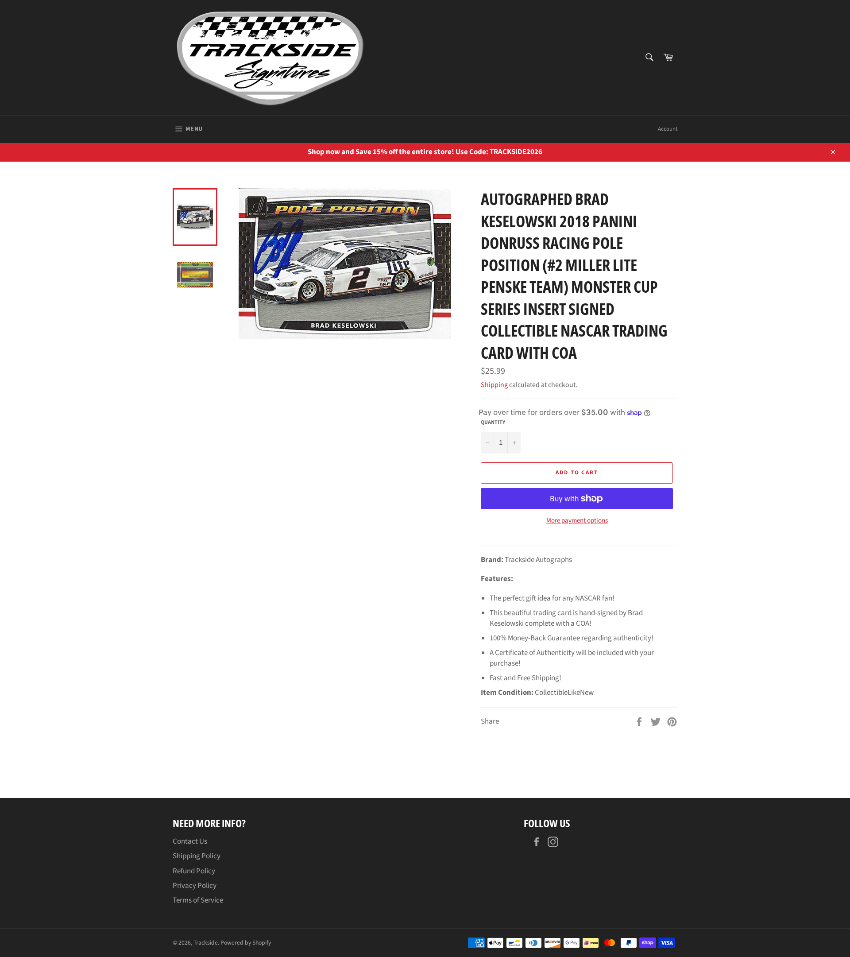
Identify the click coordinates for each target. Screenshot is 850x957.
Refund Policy (194, 871)
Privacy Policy (194, 885)
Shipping (494, 385)
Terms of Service (198, 900)
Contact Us (190, 841)
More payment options (577, 520)
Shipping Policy (196, 856)
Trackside (205, 942)
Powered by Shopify (245, 942)
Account (667, 129)
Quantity (493, 422)
